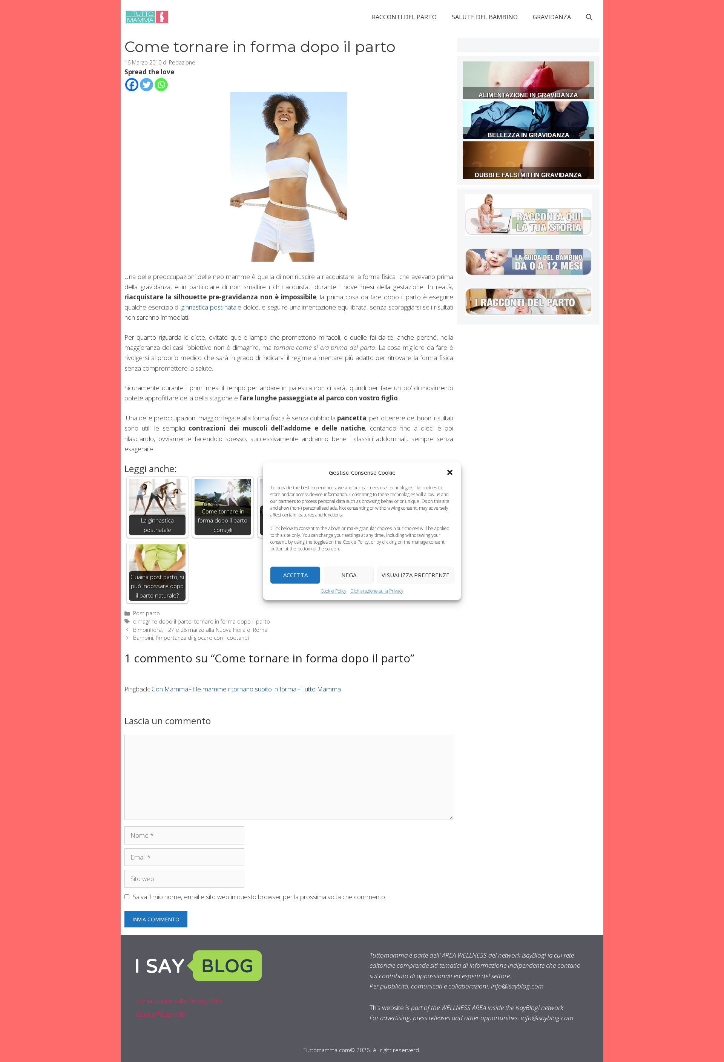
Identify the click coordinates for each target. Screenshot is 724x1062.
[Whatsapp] (161, 84)
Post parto (146, 613)
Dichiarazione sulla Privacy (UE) (178, 1000)
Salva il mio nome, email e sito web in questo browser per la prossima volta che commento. (259, 896)
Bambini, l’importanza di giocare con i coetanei (191, 637)
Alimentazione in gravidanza (528, 95)
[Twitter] (146, 84)
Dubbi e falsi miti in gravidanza (528, 175)
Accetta (295, 575)
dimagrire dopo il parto (162, 621)
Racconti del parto (404, 17)
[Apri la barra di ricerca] (589, 17)
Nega (348, 575)
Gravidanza (552, 17)
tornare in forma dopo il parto (232, 621)
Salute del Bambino (485, 17)
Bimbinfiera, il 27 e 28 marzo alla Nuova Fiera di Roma (200, 629)
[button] (450, 472)
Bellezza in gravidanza (528, 135)
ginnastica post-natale (211, 307)
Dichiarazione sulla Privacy (376, 590)
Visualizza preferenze (415, 575)
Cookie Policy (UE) (161, 1014)
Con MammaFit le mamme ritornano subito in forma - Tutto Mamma (246, 689)
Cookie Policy (334, 590)
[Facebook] (131, 84)
